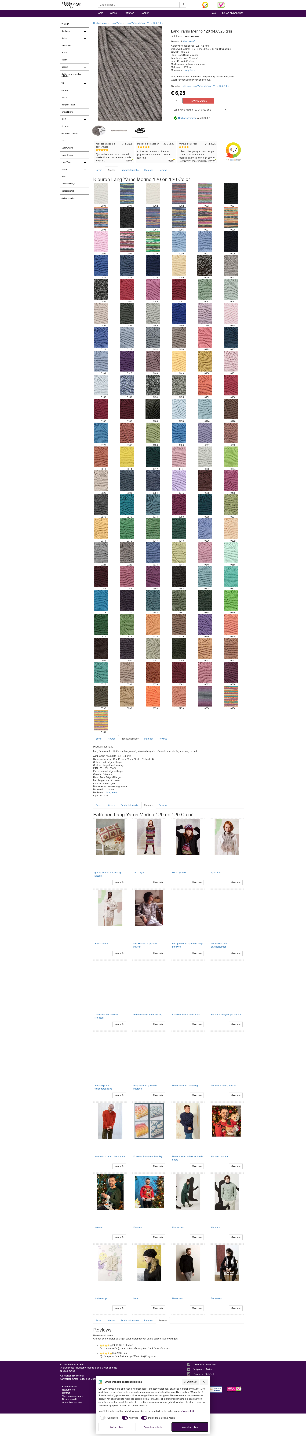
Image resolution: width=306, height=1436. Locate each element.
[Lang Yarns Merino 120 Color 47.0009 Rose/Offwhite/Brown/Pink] (127, 241)
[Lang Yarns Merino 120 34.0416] (230, 600)
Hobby (64, 60)
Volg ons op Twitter (203, 1369)
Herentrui (215, 1227)
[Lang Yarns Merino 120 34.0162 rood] (101, 409)
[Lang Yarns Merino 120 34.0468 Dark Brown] (101, 648)
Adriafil (65, 98)
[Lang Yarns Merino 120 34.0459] (230, 624)
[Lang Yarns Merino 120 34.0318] (178, 528)
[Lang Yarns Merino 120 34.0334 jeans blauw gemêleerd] (153, 552)
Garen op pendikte (232, 13)
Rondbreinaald (69, 1399)
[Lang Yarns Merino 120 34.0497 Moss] (153, 648)
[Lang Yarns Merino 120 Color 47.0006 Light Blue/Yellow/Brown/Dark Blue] (178, 217)
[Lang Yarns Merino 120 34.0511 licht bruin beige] (204, 648)
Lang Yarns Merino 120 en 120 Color (144, 23)
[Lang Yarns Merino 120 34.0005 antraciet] (127, 217)
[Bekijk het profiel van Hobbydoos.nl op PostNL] (215, 1389)
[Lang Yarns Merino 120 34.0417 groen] (101, 624)
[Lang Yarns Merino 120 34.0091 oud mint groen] (204, 289)
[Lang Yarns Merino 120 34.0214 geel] (127, 456)
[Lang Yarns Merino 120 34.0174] (204, 409)
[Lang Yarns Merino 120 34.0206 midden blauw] (178, 433)
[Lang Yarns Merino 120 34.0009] (101, 241)
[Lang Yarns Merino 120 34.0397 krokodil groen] (178, 600)
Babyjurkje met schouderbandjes (103, 1087)
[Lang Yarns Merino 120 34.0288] (204, 504)
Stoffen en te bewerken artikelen (71, 75)
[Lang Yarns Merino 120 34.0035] (153, 265)
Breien (64, 38)
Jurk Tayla (138, 872)
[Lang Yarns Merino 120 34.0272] (127, 504)
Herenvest (177, 1298)
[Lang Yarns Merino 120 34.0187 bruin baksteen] (127, 433)
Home (99, 13)
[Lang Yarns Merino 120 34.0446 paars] (204, 624)
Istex (64, 141)
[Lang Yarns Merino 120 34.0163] (127, 409)
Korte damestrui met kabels (186, 1014)
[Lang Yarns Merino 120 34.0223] (204, 456)
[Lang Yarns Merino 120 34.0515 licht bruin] (230, 648)
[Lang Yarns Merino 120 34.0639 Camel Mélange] (127, 696)
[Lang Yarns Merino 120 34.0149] (178, 361)
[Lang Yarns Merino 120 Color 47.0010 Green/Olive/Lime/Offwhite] (153, 241)
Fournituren (67, 45)
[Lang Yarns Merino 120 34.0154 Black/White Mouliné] (153, 385)
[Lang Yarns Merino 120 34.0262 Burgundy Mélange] (204, 480)
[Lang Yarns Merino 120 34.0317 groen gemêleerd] (153, 528)
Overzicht (192, 1381)
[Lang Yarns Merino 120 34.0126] (178, 337)
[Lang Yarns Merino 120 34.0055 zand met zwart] (101, 289)
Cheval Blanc (67, 112)
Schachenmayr (68, 184)
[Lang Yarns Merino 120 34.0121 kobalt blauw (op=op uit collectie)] (101, 337)
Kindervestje (101, 1298)
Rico (64, 176)
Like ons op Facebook (204, 1364)
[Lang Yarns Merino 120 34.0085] (153, 289)
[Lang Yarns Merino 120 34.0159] (204, 385)
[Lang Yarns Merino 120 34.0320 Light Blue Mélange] (204, 528)
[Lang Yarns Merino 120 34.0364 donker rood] (101, 576)
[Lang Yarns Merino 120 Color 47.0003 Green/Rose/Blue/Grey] (204, 193)
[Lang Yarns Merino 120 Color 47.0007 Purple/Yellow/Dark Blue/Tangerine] (204, 217)
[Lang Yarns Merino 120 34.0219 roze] (178, 456)
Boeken (145, 13)
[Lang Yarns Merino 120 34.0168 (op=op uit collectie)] (153, 409)
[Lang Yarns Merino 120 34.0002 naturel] (153, 193)
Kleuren (111, 169)
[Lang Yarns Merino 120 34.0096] (101, 313)
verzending (187, 117)
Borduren (66, 31)
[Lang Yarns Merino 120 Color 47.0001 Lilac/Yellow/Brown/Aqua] (127, 193)
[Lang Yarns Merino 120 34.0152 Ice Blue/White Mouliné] (101, 385)
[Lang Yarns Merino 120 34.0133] (230, 337)
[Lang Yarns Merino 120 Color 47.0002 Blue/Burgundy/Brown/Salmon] (178, 193)
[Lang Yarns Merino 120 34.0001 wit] (101, 193)
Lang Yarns (66, 162)
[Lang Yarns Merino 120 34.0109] (204, 313)
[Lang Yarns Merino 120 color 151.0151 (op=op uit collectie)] (101, 720)
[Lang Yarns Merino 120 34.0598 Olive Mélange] (101, 696)
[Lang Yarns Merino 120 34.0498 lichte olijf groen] (178, 648)
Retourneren (68, 1389)
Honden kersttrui (219, 1156)
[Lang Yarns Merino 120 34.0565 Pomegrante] (204, 672)
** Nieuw (65, 24)
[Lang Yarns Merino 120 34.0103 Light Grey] (153, 313)
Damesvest (178, 1227)
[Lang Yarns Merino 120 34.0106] (178, 313)
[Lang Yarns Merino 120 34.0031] (101, 265)
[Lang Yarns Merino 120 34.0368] (178, 576)
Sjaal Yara (216, 872)
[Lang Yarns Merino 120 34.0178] (101, 433)
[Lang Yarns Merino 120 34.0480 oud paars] (127, 648)
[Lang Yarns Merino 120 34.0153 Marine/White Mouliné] (127, 385)
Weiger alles (116, 1427)
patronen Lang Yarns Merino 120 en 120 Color (205, 86)
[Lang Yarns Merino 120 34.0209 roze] (230, 433)
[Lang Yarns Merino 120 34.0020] (178, 241)
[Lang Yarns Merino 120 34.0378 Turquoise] (101, 600)
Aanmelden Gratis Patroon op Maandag (80, 1378)
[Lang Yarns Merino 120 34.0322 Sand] (230, 528)
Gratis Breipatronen (72, 1402)
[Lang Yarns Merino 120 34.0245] (178, 480)
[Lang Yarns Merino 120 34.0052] (230, 265)
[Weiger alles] (204, 1382)
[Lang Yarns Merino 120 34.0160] (230, 385)
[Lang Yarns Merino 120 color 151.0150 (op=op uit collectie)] (230, 696)
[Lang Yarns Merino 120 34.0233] (127, 480)
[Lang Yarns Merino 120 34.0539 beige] (127, 672)
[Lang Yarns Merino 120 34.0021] (204, 241)
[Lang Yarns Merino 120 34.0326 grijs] (127, 552)
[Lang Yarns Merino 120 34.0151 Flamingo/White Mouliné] (230, 361)
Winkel (113, 13)
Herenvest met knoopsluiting (147, 1014)
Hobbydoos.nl (100, 23)
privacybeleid (187, 1411)
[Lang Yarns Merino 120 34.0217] (153, 456)
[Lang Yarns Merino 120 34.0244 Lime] (230, 456)
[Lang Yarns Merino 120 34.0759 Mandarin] (178, 696)
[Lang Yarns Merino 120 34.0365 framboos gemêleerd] (127, 576)
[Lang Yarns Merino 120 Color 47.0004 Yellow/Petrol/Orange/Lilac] (101, 217)
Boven (99, 169)
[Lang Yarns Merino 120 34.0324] (101, 552)
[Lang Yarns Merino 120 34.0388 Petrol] (153, 600)
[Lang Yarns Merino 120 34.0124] (153, 337)
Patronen (129, 13)
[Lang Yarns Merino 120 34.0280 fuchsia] (178, 504)
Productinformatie (130, 169)
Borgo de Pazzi (68, 105)
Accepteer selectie (153, 1427)
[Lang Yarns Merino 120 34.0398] (204, 600)
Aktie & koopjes (68, 198)
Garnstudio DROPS (70, 133)
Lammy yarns (67, 148)
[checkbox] (108, 1418)
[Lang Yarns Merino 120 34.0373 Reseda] (230, 576)
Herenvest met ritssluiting (185, 1085)
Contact (66, 1392)
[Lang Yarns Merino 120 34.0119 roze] (230, 313)
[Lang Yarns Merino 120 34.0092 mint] (230, 289)
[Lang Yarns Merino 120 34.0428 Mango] (153, 624)
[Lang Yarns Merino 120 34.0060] (127, 289)
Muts (135, 1298)
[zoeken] (183, 5)
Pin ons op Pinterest (203, 1374)
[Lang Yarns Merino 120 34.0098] (127, 313)
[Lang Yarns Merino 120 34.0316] (127, 528)
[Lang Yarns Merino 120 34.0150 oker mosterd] (204, 361)
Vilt (63, 83)
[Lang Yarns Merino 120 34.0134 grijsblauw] (101, 361)
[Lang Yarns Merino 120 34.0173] (178, 409)
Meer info (119, 882)
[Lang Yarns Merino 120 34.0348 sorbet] (204, 552)
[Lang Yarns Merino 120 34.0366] (153, 576)
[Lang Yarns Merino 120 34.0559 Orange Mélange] (153, 672)
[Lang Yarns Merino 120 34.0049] (178, 265)
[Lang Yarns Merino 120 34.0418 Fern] (127, 624)
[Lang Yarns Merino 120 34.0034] (127, 265)
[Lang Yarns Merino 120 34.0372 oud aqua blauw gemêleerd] (204, 576)
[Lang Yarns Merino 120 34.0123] (127, 337)
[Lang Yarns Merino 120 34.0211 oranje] (101, 456)
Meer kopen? (189, 40)
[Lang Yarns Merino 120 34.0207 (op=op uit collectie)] (204, 433)
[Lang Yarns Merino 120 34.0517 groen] (101, 672)
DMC (64, 119)
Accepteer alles (190, 1427)
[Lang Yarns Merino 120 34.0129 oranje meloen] (204, 337)
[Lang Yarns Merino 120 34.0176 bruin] (230, 409)
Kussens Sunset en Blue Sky (147, 1156)
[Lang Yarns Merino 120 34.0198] (153, 433)
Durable (65, 126)
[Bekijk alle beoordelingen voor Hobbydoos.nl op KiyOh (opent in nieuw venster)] (207, 5)
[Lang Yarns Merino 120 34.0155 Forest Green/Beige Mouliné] (178, 385)
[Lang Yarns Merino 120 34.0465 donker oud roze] (230, 480)
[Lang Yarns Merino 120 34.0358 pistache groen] (230, 552)
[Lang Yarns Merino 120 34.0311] (101, 528)
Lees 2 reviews (191, 36)
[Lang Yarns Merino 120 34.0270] (101, 504)
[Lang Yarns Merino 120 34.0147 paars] (127, 361)
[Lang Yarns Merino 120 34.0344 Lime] (178, 552)
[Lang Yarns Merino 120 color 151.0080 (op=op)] (204, 696)
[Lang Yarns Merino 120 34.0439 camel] (178, 624)
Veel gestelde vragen (72, 1396)
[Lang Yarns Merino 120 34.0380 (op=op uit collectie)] (127, 600)
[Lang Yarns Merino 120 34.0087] (178, 289)
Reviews (163, 169)
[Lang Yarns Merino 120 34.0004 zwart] (230, 193)
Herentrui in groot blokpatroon (110, 1156)
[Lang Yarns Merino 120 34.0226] (101, 480)
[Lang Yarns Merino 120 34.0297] (230, 504)
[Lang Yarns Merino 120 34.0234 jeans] (153, 480)
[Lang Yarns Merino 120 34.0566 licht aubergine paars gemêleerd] (230, 672)
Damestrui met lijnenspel (223, 1085)
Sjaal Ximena (101, 943)
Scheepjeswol (68, 191)
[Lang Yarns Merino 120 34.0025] (230, 241)
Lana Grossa (67, 155)
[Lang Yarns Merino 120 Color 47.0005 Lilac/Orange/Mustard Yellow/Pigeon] (153, 217)
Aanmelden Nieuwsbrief (72, 1375)
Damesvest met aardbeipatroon (219, 945)
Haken (64, 53)
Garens (65, 90)
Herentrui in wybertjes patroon (226, 1014)
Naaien (65, 67)
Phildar (65, 169)
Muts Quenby (179, 872)
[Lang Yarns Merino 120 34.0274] (153, 504)
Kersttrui (99, 1227)
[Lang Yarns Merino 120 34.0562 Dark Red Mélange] (178, 672)
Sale (213, 13)
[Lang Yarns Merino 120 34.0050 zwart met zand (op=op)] (204, 265)
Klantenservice (69, 1386)
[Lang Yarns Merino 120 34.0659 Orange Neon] (153, 696)
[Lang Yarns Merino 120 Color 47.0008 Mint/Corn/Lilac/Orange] (230, 217)
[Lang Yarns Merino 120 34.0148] (153, 361)
